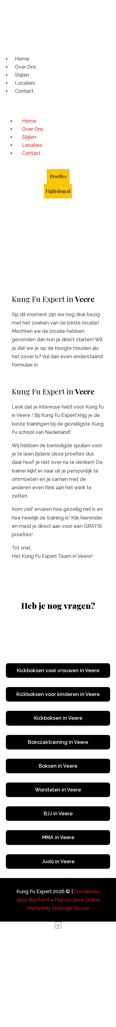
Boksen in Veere (58, 766)
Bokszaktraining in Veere (58, 742)
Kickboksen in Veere (58, 718)
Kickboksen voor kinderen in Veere (58, 694)
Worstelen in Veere (58, 790)
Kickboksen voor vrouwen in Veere (58, 670)
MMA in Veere (58, 837)
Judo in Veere (58, 861)
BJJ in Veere (58, 814)
